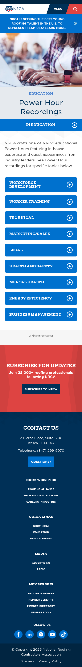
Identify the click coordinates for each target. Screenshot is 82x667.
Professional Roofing (41, 495)
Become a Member (41, 593)
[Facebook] (18, 634)
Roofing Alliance (41, 489)
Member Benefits (41, 599)
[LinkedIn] (29, 634)
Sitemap (27, 661)
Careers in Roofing (41, 501)
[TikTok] (63, 634)
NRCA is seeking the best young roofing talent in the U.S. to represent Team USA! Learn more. (37, 23)
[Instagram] (41, 634)
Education (41, 94)
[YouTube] (52, 634)
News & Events (41, 538)
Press (41, 569)
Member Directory (41, 606)
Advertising (41, 562)
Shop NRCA (41, 525)
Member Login (41, 612)
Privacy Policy (49, 661)
